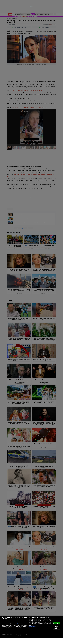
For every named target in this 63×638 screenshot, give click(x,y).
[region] (31, 627)
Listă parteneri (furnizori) (32, 626)
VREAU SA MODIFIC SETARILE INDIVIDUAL (56, 627)
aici (4, 631)
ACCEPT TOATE (56, 623)
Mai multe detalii (15, 623)
